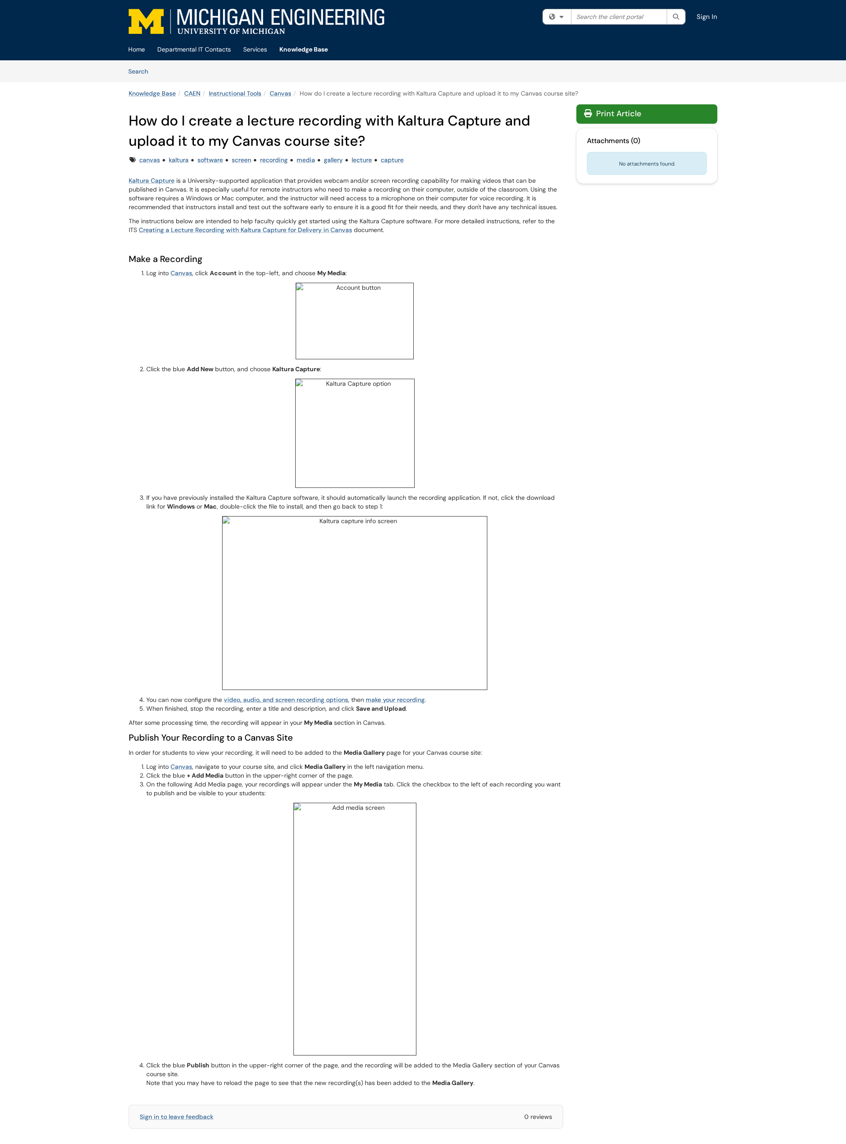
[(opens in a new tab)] (256, 21)
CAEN (192, 93)
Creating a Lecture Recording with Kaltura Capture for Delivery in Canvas (245, 230)
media (306, 160)
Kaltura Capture (151, 181)
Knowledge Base (303, 49)
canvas (149, 160)
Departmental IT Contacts (194, 49)
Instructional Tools (235, 93)
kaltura (179, 160)
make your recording (395, 700)
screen (241, 160)
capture (392, 160)
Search (141, 71)
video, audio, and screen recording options (286, 700)
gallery (333, 160)
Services (255, 49)
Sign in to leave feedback (176, 1117)
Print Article (617, 113)
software (210, 160)
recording (274, 160)
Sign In (707, 16)
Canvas (280, 93)
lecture (362, 160)
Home (136, 49)
